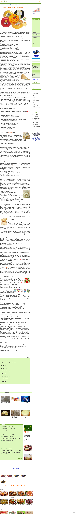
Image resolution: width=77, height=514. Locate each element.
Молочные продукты (7, 4)
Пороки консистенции (4, 378)
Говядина (35, 89)
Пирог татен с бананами (21, 504)
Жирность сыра (3, 373)
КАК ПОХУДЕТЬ (36, 112)
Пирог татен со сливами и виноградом (29, 504)
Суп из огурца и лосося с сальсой (37, 107)
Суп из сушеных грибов (35, 93)
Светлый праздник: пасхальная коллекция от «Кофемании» (11, 450)
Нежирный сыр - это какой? (5, 376)
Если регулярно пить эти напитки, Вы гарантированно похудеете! (36, 114)
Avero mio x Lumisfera (5, 442)
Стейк (33, 65)
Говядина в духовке (35, 67)
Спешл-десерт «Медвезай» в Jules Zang (8, 432)
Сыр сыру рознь (5, 416)
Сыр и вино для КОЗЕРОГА (25, 402)
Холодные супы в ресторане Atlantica (8, 428)
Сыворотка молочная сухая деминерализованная (15, 417)
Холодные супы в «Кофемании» (7, 426)
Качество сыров (3, 379)
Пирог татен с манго (4, 504)
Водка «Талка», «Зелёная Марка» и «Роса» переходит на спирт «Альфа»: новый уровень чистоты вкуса (12, 455)
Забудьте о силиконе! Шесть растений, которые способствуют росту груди (36, 127)
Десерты (33, 74)
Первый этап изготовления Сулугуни (25, 417)
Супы (33, 89)
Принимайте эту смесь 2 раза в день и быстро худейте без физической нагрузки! (36, 122)
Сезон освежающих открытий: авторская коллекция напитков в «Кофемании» (10, 453)
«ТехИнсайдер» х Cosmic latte (7, 448)
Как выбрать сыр (4, 368)
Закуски (33, 72)
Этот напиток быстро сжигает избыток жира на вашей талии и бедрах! (36, 119)
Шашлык (33, 64)
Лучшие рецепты (34, 75)
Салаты (33, 61)
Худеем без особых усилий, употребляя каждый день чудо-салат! (36, 124)
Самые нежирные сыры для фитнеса (7, 363)
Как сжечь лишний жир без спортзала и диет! (35, 116)
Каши (33, 73)
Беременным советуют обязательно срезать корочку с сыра (11, 371)
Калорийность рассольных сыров (15, 402)
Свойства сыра (12, 4)
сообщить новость (16, 468)
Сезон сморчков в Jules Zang (7, 440)
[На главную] (4, 2)
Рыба (33, 68)
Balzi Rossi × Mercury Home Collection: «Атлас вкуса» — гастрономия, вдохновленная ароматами (10, 446)
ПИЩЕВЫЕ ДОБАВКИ (36, 82)
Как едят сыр (3, 365)
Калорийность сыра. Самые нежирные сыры (36, 27)
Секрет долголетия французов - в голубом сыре (8, 362)
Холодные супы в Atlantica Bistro (7, 436)
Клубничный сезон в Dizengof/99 (7, 434)
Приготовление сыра (4, 370)
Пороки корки (3, 381)
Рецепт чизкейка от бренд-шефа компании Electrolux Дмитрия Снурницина (28, 462)
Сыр (15, 4)
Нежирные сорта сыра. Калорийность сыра (8, 360)
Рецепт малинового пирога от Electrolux (28, 452)
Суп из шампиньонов (35, 92)
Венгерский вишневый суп (36, 100)
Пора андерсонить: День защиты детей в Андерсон (10, 438)
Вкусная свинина (34, 66)
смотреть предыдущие (18, 458)
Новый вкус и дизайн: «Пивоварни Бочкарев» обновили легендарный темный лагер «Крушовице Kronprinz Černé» (11, 430)
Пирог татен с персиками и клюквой (12, 497)
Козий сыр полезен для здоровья (5, 402)
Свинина (38, 89)
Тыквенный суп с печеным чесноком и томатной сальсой (36, 109)
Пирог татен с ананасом (12, 504)
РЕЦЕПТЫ (33, 88)
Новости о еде (2, 4)
